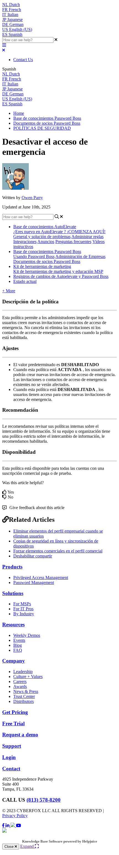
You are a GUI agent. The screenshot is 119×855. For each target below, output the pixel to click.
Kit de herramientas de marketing (42, 266)
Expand (27, 846)
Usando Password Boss (34, 256)
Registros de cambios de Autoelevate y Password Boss (60, 276)
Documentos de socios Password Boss (46, 123)
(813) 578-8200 (44, 800)
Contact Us (23, 59)
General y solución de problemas (42, 236)
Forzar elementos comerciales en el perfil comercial (57, 551)
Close (9, 846)
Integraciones (25, 241)
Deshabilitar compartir (32, 556)
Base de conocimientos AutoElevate (44, 226)
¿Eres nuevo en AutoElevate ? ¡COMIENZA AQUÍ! (59, 231)
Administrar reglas (87, 236)
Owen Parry (32, 197)
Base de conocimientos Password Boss (47, 118)
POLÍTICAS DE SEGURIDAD (42, 128)
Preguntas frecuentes (73, 241)
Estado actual (25, 281)
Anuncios (45, 241)
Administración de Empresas (80, 256)
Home (18, 113)
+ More (8, 290)
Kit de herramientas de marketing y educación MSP (58, 271)
